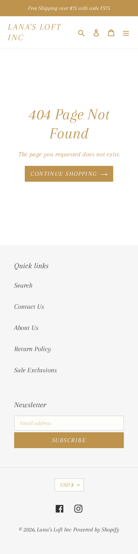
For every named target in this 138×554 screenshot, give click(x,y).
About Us (26, 328)
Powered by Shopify (96, 529)
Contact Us (29, 307)
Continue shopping (63, 173)
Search (23, 285)
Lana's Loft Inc (35, 32)
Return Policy (32, 349)
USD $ (67, 485)
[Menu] (126, 32)
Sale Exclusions (35, 370)
